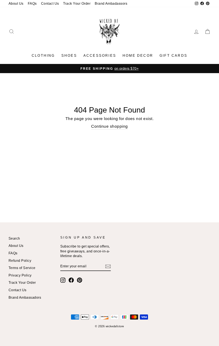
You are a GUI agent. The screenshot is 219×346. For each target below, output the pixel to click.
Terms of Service (22, 268)
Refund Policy (20, 260)
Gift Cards (173, 55)
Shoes (69, 55)
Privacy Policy (20, 275)
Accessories (99, 55)
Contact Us (50, 3)
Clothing (43, 55)
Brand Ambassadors (25, 297)
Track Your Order (76, 3)
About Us (16, 3)
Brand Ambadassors (111, 3)
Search (14, 238)
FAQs (32, 3)
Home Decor (138, 55)
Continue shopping (109, 126)
